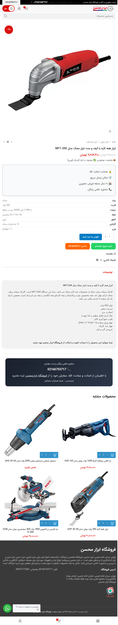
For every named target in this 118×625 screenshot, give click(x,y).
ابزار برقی (104, 142)
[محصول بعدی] (4, 142)
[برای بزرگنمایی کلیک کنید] (109, 131)
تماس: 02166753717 (78, 246)
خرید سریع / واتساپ (103, 246)
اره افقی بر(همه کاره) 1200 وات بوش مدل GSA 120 (88, 461)
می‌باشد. (41, 611)
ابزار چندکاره (92, 142)
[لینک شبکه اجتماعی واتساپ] (101, 260)
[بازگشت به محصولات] (8, 142)
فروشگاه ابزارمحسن (36, 376)
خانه (114, 142)
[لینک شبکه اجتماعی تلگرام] (97, 260)
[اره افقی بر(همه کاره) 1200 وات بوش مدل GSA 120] (88, 430)
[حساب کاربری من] (19, 8)
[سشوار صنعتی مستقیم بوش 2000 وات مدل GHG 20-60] (30, 430)
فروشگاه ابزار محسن (52, 342)
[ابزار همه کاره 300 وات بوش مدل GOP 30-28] (88, 498)
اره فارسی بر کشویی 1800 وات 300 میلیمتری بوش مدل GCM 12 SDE (30, 530)
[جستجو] (5, 16)
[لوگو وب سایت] (103, 8)
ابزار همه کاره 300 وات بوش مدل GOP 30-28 (87, 529)
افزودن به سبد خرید (91, 237)
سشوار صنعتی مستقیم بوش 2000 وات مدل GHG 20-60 (30, 461)
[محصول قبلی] (11, 142)
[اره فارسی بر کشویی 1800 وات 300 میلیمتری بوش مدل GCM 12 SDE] (30, 498)
